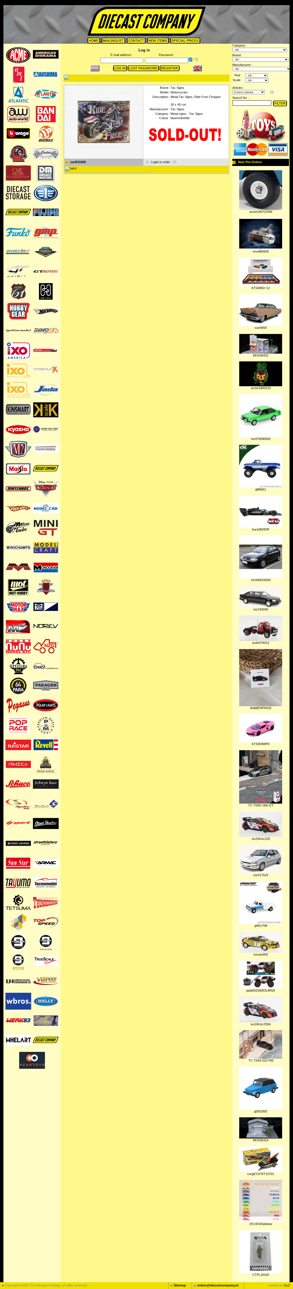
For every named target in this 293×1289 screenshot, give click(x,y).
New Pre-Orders (250, 162)
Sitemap (180, 1285)
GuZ (287, 1285)
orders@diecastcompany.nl (217, 1285)
